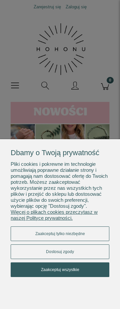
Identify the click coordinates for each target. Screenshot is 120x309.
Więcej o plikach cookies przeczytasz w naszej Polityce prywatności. (54, 215)
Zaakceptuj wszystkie (60, 269)
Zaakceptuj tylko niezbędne (60, 233)
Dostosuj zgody (60, 251)
